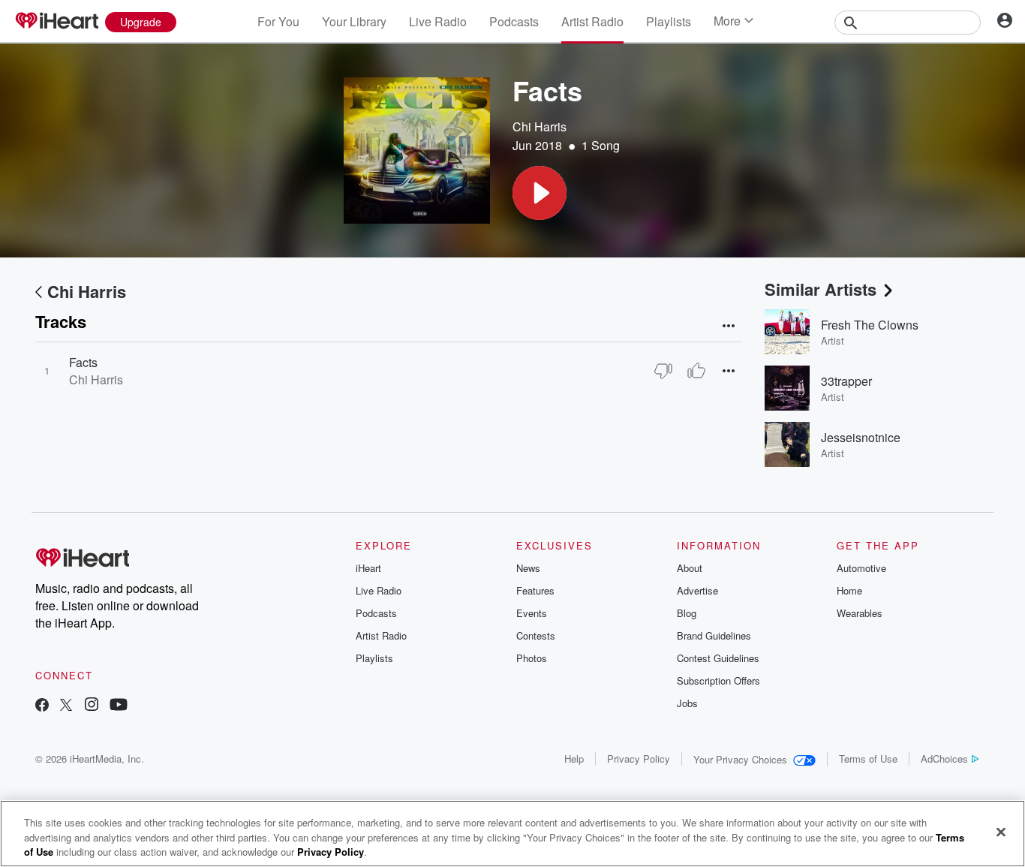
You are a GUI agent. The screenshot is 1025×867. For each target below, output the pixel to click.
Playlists (668, 21)
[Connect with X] (66, 706)
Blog (686, 613)
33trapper (846, 381)
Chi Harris (539, 126)
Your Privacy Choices (740, 759)
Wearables (859, 613)
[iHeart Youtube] (119, 706)
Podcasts (514, 21)
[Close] (1000, 831)
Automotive (861, 568)
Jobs (687, 703)
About (689, 568)
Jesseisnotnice (860, 437)
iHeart (368, 568)
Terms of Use (868, 758)
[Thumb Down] (663, 371)
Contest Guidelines (718, 658)
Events (531, 613)
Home (849, 590)
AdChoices (944, 758)
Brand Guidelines (714, 635)
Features (535, 590)
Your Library (354, 21)
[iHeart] (56, 22)
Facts (83, 362)
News (528, 568)
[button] (539, 193)
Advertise (697, 590)
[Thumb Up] (696, 371)
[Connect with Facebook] (42, 706)
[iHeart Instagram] (91, 706)
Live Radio (438, 21)
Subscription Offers (718, 680)
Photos (531, 658)
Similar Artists (820, 289)
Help (574, 758)
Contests (535, 635)
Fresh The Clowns (869, 324)
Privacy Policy (638, 758)
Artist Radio (592, 21)
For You (278, 21)
